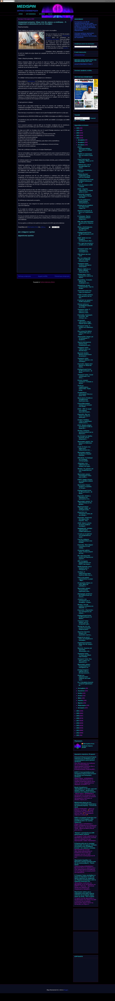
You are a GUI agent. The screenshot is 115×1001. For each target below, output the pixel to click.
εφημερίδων (90, 110)
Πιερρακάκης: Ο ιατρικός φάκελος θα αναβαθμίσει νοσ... (85, 281)
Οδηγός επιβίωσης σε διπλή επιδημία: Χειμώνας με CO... (84, 270)
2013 (77, 730)
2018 (77, 718)
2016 (77, 723)
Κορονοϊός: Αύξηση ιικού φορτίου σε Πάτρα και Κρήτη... (85, 365)
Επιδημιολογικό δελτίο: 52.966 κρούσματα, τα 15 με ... (85, 234)
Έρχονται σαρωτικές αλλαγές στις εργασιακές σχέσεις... (85, 633)
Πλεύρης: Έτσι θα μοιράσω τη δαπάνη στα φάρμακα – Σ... (85, 606)
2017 (77, 720)
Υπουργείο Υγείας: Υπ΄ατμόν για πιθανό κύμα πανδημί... (84, 655)
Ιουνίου (80, 695)
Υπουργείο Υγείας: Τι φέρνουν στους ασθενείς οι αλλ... (84, 311)
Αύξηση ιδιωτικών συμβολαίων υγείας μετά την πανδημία (84, 175)
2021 (77, 711)
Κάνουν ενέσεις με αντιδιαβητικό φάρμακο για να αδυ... (85, 305)
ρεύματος (65, 48)
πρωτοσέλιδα (83, 110)
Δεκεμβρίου (81, 140)
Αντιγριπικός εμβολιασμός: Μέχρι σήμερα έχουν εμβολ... (85, 322)
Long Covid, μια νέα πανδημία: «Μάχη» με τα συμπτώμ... (85, 161)
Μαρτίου (80, 703)
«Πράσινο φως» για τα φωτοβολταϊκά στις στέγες (84, 166)
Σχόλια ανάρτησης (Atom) (47, 282)
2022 (77, 138)
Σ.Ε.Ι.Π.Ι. (50, 14)
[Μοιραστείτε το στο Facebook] (57, 227)
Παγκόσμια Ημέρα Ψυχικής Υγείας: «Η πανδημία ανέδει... (84, 508)
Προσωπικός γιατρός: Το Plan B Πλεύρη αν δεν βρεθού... (85, 503)
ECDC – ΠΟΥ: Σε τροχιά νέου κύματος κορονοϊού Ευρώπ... (84, 410)
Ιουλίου (80, 693)
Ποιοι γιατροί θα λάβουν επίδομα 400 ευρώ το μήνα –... (85, 333)
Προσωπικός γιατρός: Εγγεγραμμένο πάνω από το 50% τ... (84, 475)
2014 (77, 728)
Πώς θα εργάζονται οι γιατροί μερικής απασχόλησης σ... (84, 201)
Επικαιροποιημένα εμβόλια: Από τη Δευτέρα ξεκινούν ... (84, 671)
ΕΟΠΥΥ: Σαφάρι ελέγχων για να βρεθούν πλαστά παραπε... (85, 481)
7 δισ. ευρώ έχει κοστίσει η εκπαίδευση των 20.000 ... (85, 245)
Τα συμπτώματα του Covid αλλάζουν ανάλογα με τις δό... (85, 181)
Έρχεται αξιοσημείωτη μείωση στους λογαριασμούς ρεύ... (84, 344)
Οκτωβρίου (81, 144)
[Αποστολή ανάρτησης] (49, 227)
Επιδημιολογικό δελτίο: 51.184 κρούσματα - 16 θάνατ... (85, 492)
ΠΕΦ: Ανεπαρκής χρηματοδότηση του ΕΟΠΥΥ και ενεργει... (84, 562)
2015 (77, 725)
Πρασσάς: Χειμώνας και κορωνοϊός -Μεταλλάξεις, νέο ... (85, 649)
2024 (77, 133)
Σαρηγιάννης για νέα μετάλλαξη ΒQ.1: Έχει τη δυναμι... (85, 287)
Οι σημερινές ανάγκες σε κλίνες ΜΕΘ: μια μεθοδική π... (85, 584)
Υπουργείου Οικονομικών (52, 39)
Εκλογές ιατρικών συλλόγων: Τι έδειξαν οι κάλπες (85, 382)
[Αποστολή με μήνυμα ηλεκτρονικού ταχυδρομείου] (52, 227)
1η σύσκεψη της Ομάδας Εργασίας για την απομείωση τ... (85, 437)
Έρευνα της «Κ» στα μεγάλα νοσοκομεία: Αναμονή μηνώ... (84, 628)
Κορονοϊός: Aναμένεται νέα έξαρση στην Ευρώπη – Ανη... (85, 519)
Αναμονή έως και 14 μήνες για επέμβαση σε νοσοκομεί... (85, 639)
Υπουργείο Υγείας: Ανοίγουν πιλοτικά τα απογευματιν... (84, 265)
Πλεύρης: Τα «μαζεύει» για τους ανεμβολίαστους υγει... (85, 470)
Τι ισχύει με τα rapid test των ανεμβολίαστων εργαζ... (85, 535)
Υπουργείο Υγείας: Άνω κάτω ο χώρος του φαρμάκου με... (85, 660)
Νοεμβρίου (81, 142)
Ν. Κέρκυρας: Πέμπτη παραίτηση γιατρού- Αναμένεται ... (84, 218)
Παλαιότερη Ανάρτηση (62, 276)
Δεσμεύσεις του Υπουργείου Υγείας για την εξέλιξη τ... (85, 514)
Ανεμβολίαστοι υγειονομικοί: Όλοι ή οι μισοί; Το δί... (85, 394)
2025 (77, 130)
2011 (77, 735)
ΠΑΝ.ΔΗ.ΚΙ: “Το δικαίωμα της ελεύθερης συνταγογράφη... (85, 459)
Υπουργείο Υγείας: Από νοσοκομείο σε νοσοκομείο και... (85, 250)
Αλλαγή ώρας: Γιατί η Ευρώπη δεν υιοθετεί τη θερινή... (85, 276)
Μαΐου (80, 698)
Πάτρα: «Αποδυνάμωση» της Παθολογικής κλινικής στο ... (85, 228)
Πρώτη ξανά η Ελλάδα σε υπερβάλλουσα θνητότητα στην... (85, 399)
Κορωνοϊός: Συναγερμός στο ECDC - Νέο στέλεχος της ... (85, 316)
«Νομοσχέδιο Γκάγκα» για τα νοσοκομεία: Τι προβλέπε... (85, 338)
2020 (77, 713)
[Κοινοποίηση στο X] (55, 227)
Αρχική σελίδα (42, 276)
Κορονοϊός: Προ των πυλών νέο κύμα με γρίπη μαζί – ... (84, 416)
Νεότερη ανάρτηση (24, 276)
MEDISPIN (26, 6)
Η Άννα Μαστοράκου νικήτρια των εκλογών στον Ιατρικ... (85, 405)
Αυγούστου (81, 690)
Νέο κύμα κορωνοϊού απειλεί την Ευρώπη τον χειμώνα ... (85, 557)
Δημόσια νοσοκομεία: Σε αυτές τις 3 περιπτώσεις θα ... (85, 212)
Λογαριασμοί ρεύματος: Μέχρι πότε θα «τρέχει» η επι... (85, 644)
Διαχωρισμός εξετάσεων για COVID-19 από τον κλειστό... (85, 595)
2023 (77, 135)
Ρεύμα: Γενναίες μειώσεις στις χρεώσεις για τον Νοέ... (85, 296)
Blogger (66, 990)
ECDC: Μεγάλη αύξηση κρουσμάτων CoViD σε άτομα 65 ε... (85, 427)
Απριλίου (81, 700)
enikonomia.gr (31, 81)
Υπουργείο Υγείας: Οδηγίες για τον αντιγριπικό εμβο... (84, 622)
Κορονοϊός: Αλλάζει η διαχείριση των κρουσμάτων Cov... (84, 497)
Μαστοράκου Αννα (88, 743)
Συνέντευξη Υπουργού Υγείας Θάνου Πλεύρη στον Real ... (85, 196)
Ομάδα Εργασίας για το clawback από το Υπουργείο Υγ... (85, 568)
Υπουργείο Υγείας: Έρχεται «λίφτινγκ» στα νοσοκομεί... (85, 360)
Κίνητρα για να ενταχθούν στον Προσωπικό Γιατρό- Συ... (85, 207)
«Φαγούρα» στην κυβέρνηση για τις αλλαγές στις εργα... (84, 465)
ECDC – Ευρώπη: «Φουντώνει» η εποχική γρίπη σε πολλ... (85, 190)
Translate (82, 120)
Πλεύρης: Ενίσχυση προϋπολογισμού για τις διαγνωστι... (85, 432)
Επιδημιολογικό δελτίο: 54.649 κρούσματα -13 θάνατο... (85, 617)
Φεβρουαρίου (82, 705)
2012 (77, 733)
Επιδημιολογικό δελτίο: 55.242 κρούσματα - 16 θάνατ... (85, 371)
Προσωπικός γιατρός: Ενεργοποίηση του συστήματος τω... (84, 666)
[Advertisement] (86, 919)
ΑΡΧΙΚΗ (21, 14)
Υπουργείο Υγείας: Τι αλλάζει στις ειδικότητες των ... (85, 327)
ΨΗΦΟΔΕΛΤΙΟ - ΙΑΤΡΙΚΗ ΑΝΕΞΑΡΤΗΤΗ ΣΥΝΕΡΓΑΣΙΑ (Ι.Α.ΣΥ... (85, 530)
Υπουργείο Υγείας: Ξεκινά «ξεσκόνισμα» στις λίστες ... (85, 376)
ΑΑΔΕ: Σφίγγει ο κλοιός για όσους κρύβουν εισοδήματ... (85, 524)
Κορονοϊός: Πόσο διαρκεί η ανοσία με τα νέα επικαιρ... (85, 546)
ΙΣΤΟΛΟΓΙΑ (42, 14)
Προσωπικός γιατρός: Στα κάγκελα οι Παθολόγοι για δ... (85, 443)
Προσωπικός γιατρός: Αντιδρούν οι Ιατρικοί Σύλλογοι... (84, 454)
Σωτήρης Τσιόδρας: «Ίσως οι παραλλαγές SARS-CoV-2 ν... (85, 421)
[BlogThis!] (54, 227)
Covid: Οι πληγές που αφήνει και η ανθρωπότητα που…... (85, 448)
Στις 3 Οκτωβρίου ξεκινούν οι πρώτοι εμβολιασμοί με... (85, 684)
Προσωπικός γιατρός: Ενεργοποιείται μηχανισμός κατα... (84, 590)
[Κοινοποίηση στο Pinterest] (58, 227)
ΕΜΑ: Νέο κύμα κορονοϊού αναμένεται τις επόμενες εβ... (85, 223)
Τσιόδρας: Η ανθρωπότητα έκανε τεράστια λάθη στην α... (85, 573)
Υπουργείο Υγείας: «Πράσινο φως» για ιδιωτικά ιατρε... (84, 349)
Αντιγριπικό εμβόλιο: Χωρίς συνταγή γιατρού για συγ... (85, 552)
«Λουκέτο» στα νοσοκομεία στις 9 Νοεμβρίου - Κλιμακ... (84, 601)
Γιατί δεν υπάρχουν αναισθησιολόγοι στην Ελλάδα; (85, 541)
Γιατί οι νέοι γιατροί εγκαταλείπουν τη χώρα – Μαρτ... (85, 579)
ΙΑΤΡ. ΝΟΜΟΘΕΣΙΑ (31, 14)
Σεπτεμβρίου (82, 688)
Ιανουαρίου (81, 708)
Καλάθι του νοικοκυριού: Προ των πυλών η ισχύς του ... (85, 155)
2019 (77, 715)
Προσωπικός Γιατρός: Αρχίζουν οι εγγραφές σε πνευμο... (85, 486)
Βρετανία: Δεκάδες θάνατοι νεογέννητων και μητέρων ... (85, 354)
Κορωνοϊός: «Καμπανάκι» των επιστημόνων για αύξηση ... (85, 611)
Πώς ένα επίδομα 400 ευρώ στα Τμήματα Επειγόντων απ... (84, 259)
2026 (77, 128)
